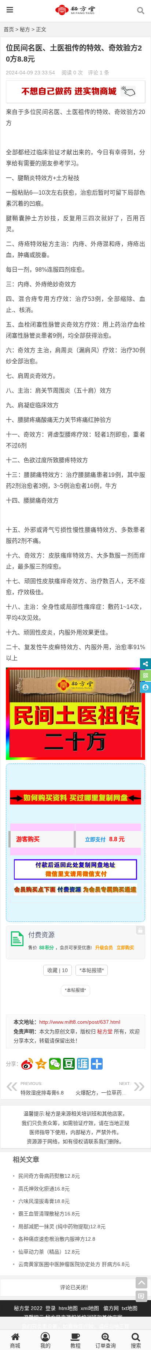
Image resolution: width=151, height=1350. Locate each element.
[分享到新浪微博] (27, 1064)
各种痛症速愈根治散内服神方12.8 (56, 1239)
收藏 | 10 (57, 970)
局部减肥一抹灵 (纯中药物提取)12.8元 (62, 1226)
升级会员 (104, 947)
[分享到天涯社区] (83, 1064)
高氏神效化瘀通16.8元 (44, 1189)
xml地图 (90, 1308)
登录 (51, 1308)
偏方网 (111, 1308)
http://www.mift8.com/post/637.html (79, 1022)
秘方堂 (105, 1031)
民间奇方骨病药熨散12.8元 (49, 1176)
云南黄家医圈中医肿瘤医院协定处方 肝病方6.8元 (74, 1264)
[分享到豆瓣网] (69, 1064)
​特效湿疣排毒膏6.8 (42, 1088)
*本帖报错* (92, 970)
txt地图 (129, 1308)
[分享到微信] (55, 1064)
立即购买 (125, 947)
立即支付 (95, 839)
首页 (9, 29)
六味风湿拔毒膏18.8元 (44, 1201)
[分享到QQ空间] (41, 1064)
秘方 (25, 29)
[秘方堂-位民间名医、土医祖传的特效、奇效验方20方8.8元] (75, 13)
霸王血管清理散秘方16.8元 (49, 1214)
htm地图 (68, 1308)
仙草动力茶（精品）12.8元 (49, 1252)
